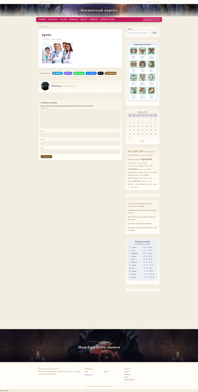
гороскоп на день (132, 163)
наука (141, 178)
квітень (149, 169)
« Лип (142, 141)
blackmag (59, 39)
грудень (141, 166)
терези (136, 187)
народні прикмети (133, 178)
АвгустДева (151, 70)
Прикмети (93, 19)
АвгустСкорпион (142, 83)
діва (151, 166)
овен (150, 178)
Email (43, 139)
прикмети (137, 181)
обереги (146, 178)
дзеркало (147, 166)
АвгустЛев (143, 70)
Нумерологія (89, 375)
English (84, 19)
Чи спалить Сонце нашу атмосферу (140, 223)
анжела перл (151, 152)
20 (142, 130)
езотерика (132, 168)
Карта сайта (4, 390)
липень (154, 172)
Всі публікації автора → (68, 86)
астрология (149, 155)
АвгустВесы (134, 83)
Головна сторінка (129, 379)
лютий (137, 175)
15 (151, 126)
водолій (137, 159)
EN (154, 2)
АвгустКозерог (133, 96)
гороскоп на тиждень (133, 166)
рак (148, 181)
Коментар (44, 108)
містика (146, 175)
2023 (130, 151)
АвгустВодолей (142, 96)
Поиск (130, 29)
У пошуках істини (107, 19)
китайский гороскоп (133, 172)
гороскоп (146, 159)
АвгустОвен (134, 57)
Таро (86, 372)
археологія (142, 155)
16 (155, 126)
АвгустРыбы (151, 96)
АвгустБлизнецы (151, 57)
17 (130, 130)
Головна (42, 19)
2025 (140, 151)
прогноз (143, 181)
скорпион (130, 184)
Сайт (42, 147)
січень (155, 184)
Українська (73, 19)
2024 (135, 151)
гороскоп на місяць (142, 163)
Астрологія (52, 19)
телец (132, 187)
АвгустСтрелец (151, 83)
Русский (63, 19)
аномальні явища (133, 155)
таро (129, 187)
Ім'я (42, 131)
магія (141, 175)
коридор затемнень (143, 172)
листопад (131, 175)
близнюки (131, 159)
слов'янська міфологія (140, 184)
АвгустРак (134, 70)
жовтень (140, 169)
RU (148, 2)
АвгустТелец (143, 57)
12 (138, 126)
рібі (151, 181)
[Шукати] (145, 19)
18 (134, 130)
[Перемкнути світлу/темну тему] (158, 2)
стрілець (149, 184)
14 (146, 126)
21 (146, 130)
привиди (130, 181)
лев (150, 172)
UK (151, 2)
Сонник (105, 372)
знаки (144, 169)
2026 (145, 151)
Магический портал (99, 10)
